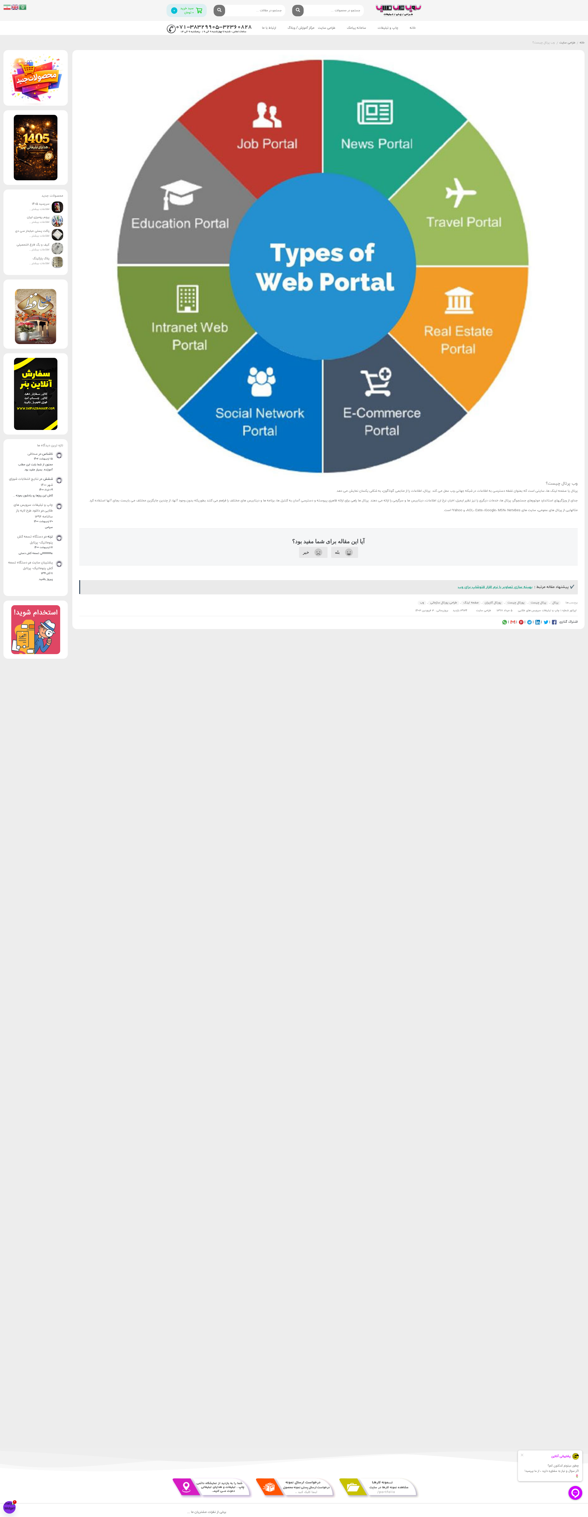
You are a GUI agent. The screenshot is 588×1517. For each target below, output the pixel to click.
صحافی (33, 454)
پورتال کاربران (493, 603)
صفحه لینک (470, 603)
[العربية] (23, 7)
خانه (413, 28)
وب (422, 603)
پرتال (555, 603)
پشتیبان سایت (42, 562)
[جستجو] (298, 10)
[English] (15, 7)
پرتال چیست (538, 603)
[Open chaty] (9, 1507)
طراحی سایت (326, 28)
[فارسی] (7, 7)
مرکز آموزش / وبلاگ (301, 28)
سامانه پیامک (356, 28)
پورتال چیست (515, 603)
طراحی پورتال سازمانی (443, 603)
